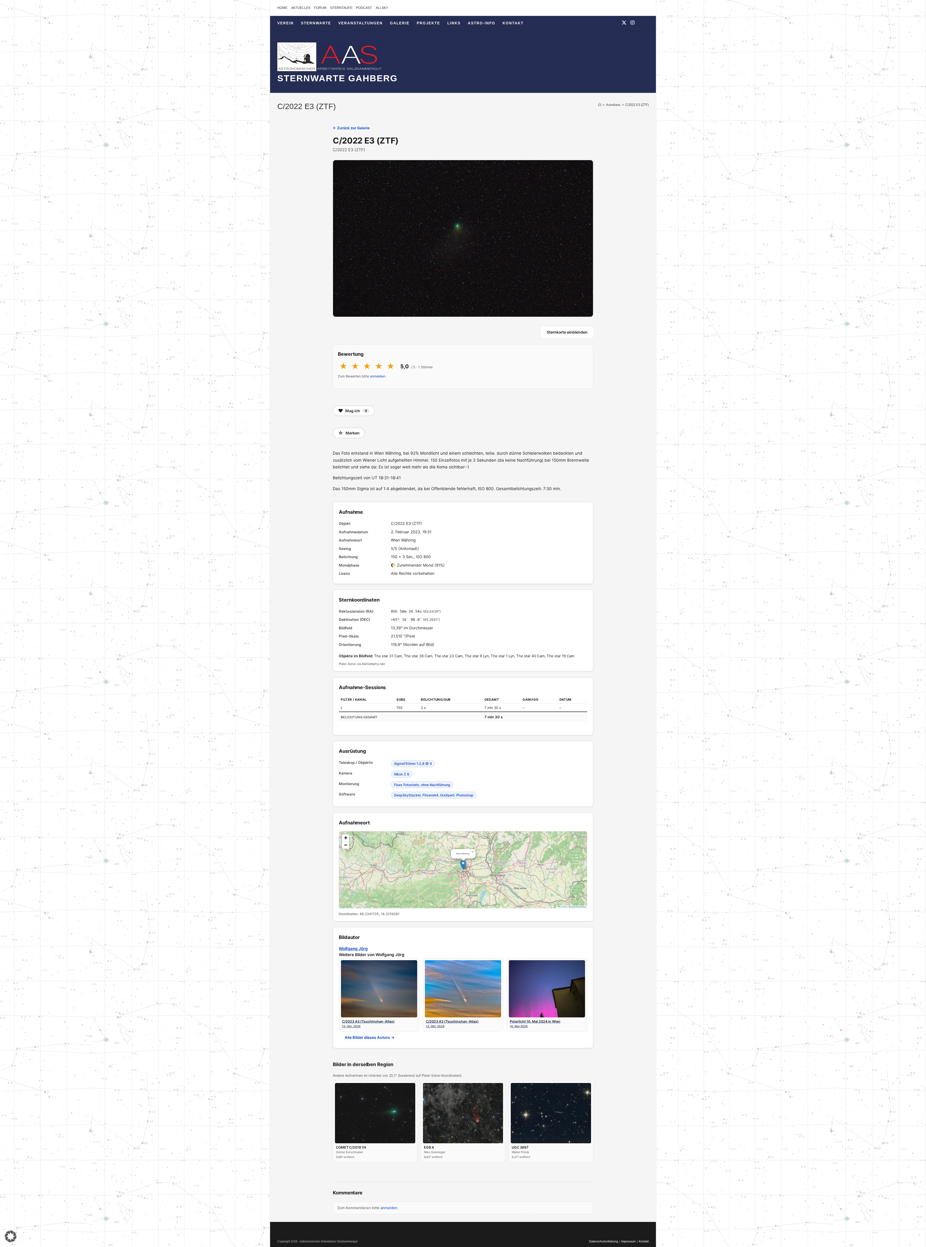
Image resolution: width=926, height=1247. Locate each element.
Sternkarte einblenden (567, 332)
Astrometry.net (373, 664)
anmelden (377, 376)
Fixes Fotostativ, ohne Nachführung (422, 785)
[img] (463, 869)
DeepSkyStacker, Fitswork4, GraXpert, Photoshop (433, 795)
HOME (282, 8)
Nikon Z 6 (401, 774)
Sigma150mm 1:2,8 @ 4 (413, 763)
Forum (320, 8)
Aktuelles (300, 8)
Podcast (364, 8)
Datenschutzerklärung (603, 1241)
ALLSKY (382, 8)
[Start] (599, 105)
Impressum (628, 1241)
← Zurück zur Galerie (351, 128)
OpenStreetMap (578, 906)
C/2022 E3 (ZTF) (637, 105)
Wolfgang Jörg (353, 948)
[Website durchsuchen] (643, 23)
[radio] (343, 366)
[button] (463, 865)
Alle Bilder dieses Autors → (370, 1037)
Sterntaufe (341, 8)
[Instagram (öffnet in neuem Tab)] (632, 22)
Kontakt (644, 1241)
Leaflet (563, 906)
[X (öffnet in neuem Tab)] (624, 22)
